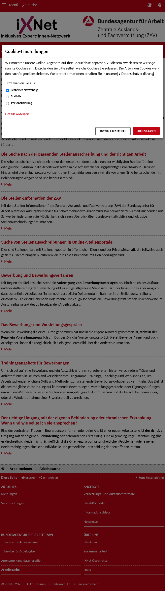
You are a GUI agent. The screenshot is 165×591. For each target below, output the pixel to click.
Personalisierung (21, 103)
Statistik (16, 96)
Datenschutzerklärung (137, 74)
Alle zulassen (146, 131)
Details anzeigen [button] (17, 114)
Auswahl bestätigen (113, 131)
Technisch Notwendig (24, 90)
